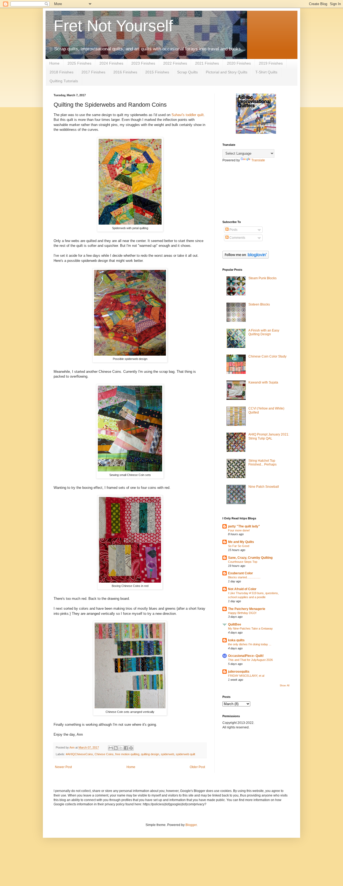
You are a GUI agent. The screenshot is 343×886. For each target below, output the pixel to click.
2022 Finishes (175, 63)
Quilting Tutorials (64, 81)
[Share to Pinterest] (131, 748)
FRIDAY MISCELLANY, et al (246, 675)
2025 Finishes (79, 63)
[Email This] (110, 748)
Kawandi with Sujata (263, 382)
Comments (237, 238)
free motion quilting (127, 754)
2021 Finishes (207, 63)
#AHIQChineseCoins (79, 754)
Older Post (197, 767)
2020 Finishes (239, 63)
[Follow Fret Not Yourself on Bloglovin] (245, 257)
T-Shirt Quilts (266, 72)
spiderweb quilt (185, 754)
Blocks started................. (244, 577)
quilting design (150, 754)
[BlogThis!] (115, 748)
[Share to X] (121, 748)
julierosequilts (238, 671)
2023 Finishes (143, 63)
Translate (258, 160)
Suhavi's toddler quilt (188, 115)
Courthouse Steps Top (242, 561)
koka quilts (236, 640)
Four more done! (239, 530)
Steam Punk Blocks (262, 278)
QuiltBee (234, 624)
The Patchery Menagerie (246, 609)
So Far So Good (238, 546)
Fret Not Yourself (113, 26)
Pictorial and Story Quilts (226, 72)
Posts (233, 230)
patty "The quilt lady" (244, 526)
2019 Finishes (271, 63)
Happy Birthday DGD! (242, 613)
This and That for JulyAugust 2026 (250, 659)
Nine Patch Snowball (263, 487)
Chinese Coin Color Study (267, 356)
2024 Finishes (111, 63)
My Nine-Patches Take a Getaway (250, 628)
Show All (284, 685)
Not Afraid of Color (242, 589)
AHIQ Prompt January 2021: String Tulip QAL (268, 436)
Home (54, 63)
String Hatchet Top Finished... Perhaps (262, 462)
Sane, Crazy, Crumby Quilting (250, 558)
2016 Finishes (125, 72)
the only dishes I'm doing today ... (249, 644)
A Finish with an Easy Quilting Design (263, 332)
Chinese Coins (104, 754)
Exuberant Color (240, 573)
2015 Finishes (157, 72)
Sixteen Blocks (259, 304)
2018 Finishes (61, 72)
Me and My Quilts (241, 542)
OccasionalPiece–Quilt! (246, 656)
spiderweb (167, 754)
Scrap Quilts (187, 72)
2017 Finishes (93, 72)
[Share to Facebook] (126, 748)
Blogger (191, 825)
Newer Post (63, 767)
